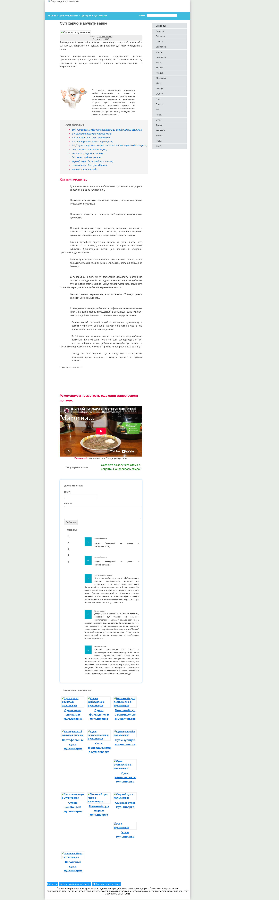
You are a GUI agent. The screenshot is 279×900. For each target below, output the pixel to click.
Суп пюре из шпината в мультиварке (73, 714)
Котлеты (160, 67)
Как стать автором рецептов (75, 884)
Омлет (159, 94)
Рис (158, 109)
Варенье (160, 31)
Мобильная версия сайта (106, 884)
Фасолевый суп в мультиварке (73, 866)
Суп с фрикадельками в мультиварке (99, 747)
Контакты (52, 884)
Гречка (159, 41)
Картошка (161, 57)
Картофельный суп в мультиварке (73, 744)
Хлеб (158, 146)
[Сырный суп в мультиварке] (125, 798)
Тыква (159, 135)
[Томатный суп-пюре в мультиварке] (99, 801)
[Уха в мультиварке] (125, 827)
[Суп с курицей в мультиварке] (125, 735)
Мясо (158, 83)
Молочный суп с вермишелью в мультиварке (125, 714)
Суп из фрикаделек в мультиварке (99, 714)
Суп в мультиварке (104, 37)
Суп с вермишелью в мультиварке (125, 777)
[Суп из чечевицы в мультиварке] (72, 798)
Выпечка (160, 36)
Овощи (159, 88)
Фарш (159, 141)
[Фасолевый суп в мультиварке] (72, 857)
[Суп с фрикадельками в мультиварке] (99, 738)
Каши (158, 62)
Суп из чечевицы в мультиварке (73, 807)
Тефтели (160, 130)
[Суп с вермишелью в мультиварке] (125, 768)
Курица (159, 73)
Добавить (71, 522)
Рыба (158, 114)
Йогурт (159, 52)
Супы (158, 120)
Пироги (159, 104)
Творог (159, 125)
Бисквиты (161, 26)
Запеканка (161, 46)
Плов (158, 99)
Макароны (161, 78)
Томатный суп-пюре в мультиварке (99, 810)
